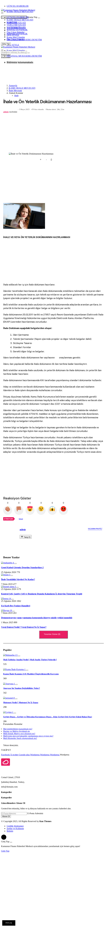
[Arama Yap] (2, 12)
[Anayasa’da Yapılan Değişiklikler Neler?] (9, 684)
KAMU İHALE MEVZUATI (20, 11)
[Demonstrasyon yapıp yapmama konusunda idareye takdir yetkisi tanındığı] (7, 610)
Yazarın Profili (95, 529)
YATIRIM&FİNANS (16, 27)
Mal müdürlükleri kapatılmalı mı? (17, 729)
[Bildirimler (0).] (2, 55)
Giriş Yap (5, 851)
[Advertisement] (25, 75)
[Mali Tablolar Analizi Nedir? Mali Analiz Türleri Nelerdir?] (10, 655)
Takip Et (27, 537)
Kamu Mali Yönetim (16, 37)
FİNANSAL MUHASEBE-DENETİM (24, 40)
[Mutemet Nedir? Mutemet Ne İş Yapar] (9, 698)
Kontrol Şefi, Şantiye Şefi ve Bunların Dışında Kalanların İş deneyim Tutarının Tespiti (41, 594)
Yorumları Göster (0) (52, 634)
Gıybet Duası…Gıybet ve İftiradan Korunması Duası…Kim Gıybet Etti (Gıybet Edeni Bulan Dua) (47, 717)
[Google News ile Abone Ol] (64, 159)
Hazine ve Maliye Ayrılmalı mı (16, 731)
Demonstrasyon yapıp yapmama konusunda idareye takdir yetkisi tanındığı (36, 617)
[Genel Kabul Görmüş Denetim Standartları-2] (7, 563)
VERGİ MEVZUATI (16, 25)
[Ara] (39, 17)
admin (6, 112)
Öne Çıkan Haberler (16, 32)
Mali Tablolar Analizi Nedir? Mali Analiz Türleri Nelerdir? (30, 660)
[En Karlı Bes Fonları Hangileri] (6, 598)
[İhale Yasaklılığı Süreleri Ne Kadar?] (6, 574)
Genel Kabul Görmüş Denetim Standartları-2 (22, 567)
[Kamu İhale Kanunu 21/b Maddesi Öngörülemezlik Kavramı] (14, 669)
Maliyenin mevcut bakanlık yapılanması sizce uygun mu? (28, 736)
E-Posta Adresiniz (35, 813)
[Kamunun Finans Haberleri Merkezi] (18, 10)
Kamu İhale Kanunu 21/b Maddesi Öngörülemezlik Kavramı (31, 674)
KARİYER (12, 22)
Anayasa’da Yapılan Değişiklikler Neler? (21, 688)
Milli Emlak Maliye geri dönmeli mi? (19, 733)
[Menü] (2, 13)
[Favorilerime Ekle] (35, 159)
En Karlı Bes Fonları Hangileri (15, 606)
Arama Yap (32, 17)
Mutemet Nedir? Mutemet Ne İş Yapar (20, 702)
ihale (16, 95)
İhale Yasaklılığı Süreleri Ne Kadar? (18, 579)
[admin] (12, 538)
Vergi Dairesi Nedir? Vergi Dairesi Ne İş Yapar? (23, 627)
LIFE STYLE (13, 35)
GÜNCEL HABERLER (18, 6)
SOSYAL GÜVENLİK (17, 30)
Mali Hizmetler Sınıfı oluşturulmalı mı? (20, 738)
